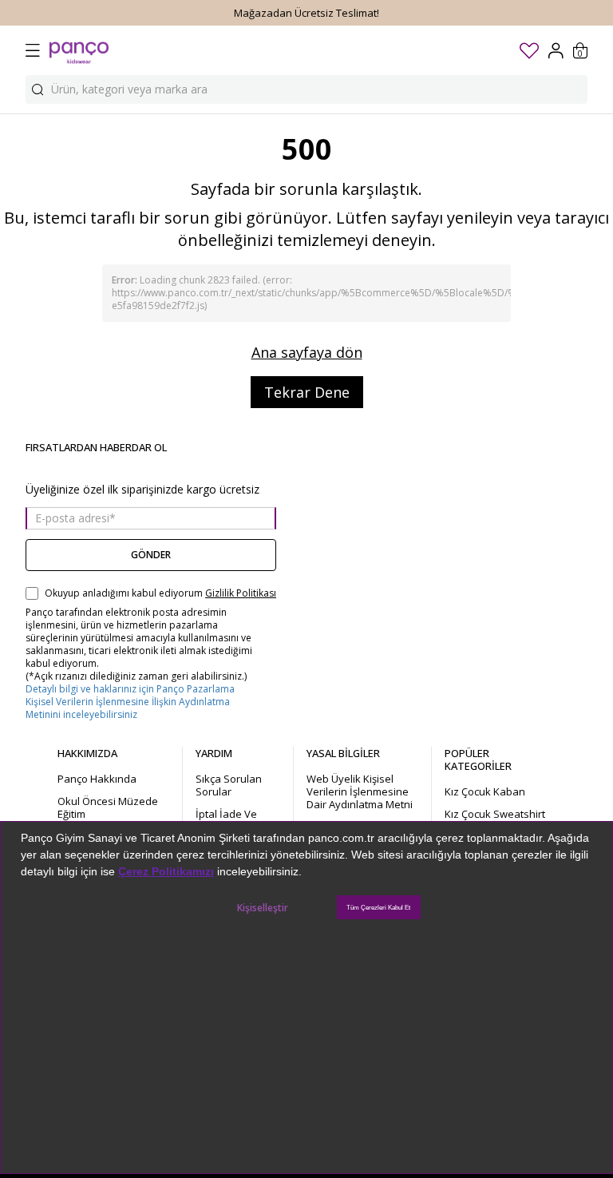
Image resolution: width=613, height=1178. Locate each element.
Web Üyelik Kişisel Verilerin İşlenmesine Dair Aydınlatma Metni (359, 791)
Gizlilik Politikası (240, 593)
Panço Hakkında (96, 778)
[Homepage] (79, 50)
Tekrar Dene (307, 392)
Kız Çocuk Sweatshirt (495, 814)
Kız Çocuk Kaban (485, 791)
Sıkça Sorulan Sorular (229, 785)
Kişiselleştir (262, 907)
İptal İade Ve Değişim (226, 820)
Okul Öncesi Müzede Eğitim (107, 807)
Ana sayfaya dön (306, 352)
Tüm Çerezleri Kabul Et (378, 907)
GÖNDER (151, 554)
